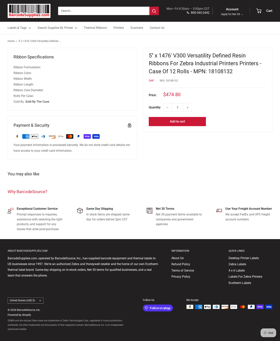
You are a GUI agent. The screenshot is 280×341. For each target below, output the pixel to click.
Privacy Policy (180, 276)
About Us (177, 258)
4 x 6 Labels (237, 270)
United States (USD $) (22, 300)
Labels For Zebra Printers (245, 276)
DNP (151, 80)
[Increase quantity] (188, 108)
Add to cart (177, 121)
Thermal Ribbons (95, 28)
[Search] (154, 11)
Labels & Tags (17, 28)
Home (11, 41)
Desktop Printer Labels (244, 258)
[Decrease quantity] (167, 108)
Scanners (136, 28)
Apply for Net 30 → (232, 14)
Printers (119, 28)
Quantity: (155, 107)
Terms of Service (182, 270)
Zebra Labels (237, 264)
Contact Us (157, 28)
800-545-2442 (200, 13)
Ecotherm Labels (240, 283)
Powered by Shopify (19, 314)
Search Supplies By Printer (55, 28)
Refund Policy (180, 264)
